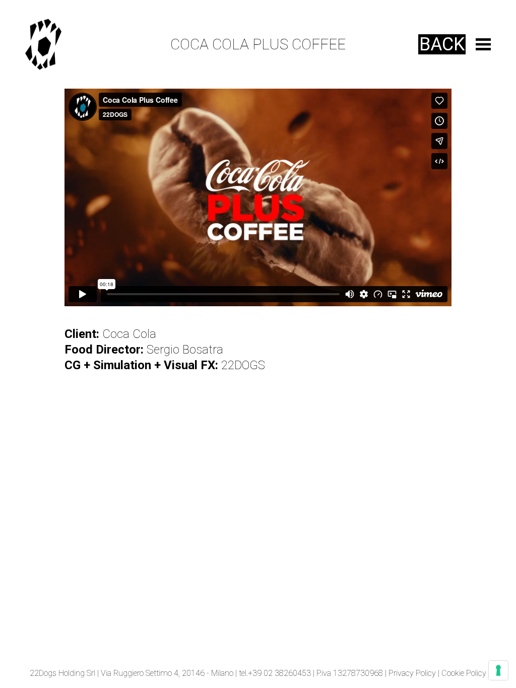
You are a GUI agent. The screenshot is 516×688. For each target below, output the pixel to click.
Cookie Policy (463, 673)
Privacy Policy (412, 673)
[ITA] (50, 44)
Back (442, 44)
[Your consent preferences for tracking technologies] (498, 670)
